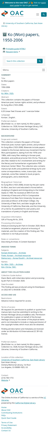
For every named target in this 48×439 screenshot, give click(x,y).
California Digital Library (25, 403)
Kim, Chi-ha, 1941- (8, 267)
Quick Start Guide (8, 418)
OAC (12, 13)
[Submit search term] (40, 61)
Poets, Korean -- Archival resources (16, 255)
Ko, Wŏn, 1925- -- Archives (12, 264)
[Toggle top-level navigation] (38, 14)
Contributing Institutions (11, 412)
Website (4, 380)
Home (3, 407)
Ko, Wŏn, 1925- (7, 93)
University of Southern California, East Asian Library (23, 360)
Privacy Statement (9, 425)
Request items (12, 52)
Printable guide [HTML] (15, 49)
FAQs (3, 415)
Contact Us (6, 430)
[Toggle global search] (44, 14)
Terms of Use (7, 422)
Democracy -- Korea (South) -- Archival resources (21, 258)
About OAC (6, 410)
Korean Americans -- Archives (13, 253)
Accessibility (6, 428)
